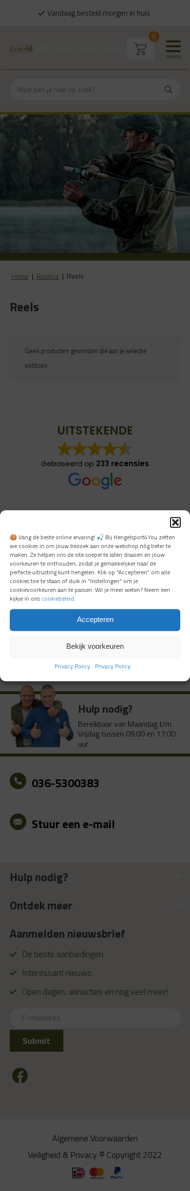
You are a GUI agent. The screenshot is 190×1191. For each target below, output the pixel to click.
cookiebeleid (57, 598)
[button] (175, 522)
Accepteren (95, 620)
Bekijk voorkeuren (95, 647)
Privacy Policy (72, 666)
